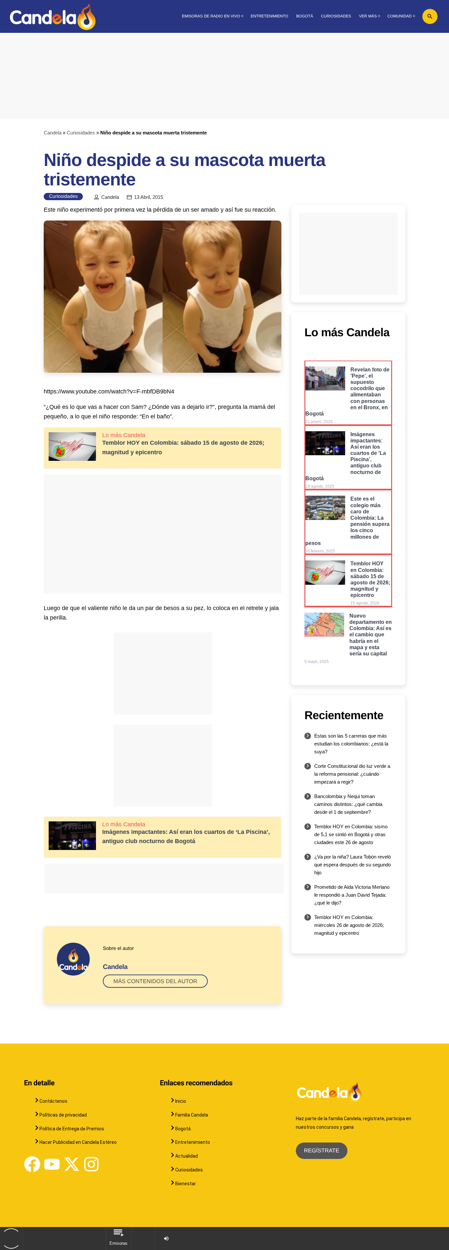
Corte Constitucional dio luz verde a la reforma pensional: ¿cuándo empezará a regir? (352, 774)
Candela (52, 132)
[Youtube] (52, 1164)
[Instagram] (91, 1164)
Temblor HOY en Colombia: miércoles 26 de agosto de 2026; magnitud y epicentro (349, 925)
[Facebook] (32, 1164)
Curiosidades (81, 132)
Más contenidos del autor (155, 981)
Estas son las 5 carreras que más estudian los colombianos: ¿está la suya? (351, 743)
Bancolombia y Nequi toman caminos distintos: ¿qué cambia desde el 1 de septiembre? (348, 804)
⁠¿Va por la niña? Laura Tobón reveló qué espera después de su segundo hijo (352, 864)
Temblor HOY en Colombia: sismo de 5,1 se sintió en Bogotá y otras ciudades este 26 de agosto (351, 834)
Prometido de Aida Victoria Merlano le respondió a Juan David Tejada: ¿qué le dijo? (352, 895)
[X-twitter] (71, 1164)
